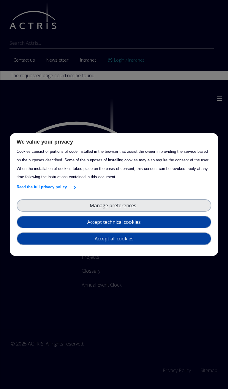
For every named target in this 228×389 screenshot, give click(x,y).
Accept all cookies (114, 238)
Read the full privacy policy (43, 187)
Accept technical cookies (114, 222)
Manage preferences (114, 205)
